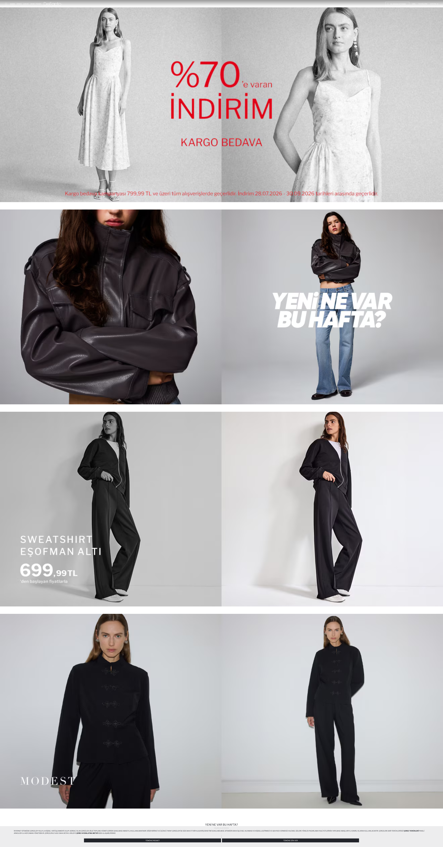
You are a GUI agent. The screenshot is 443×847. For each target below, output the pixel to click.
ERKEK (19, 4)
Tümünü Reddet (152, 840)
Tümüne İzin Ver (290, 840)
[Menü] (6, 4)
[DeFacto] (52, 4)
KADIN (12, 4)
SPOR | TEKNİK (35, 4)
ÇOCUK (26, 4)
